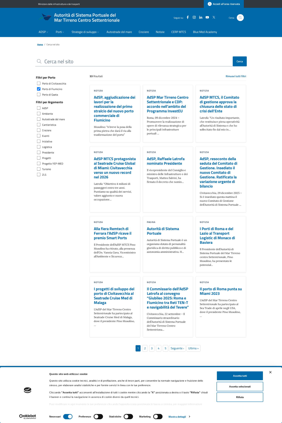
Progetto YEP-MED (52, 164)
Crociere (46, 130)
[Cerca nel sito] (240, 17)
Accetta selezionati (240, 386)
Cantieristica (49, 125)
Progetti (46, 158)
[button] (43, 32)
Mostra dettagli (177, 416)
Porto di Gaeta (50, 95)
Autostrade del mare (53, 119)
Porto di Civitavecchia (54, 83)
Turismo (46, 169)
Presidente (48, 152)
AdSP (45, 108)
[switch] (98, 416)
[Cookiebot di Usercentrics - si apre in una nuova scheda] (27, 416)
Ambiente (47, 114)
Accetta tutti (240, 375)
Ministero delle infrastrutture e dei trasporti (59, 4)
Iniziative (47, 141)
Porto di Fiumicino (52, 89)
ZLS (44, 175)
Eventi (45, 136)
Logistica (47, 147)
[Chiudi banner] (270, 372)
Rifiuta (240, 397)
